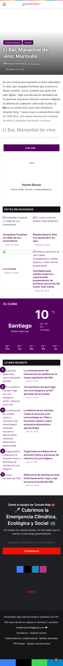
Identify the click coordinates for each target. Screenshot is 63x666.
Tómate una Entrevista (38, 643)
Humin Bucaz (34, 64)
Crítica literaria (12, 42)
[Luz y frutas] (16, 257)
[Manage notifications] (56, 660)
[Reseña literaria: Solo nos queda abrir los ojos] (46, 223)
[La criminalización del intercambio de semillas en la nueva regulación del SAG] (12, 376)
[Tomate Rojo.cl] (31, 4)
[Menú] (4, 5)
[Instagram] (32, 195)
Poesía (28, 42)
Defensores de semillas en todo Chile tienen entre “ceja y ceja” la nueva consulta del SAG (42, 478)
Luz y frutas (9, 268)
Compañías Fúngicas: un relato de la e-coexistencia (15, 237)
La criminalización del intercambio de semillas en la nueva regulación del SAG (40, 374)
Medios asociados (48, 638)
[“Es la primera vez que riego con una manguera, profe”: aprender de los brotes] (12, 395)
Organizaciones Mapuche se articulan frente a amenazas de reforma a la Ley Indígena (41, 455)
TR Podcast (19, 643)
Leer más (30, 147)
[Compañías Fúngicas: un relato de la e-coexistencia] (16, 223)
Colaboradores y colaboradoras (21, 638)
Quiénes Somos (38, 633)
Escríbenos (22, 633)
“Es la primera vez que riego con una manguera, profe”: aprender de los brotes (40, 390)
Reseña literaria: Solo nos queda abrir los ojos (45, 237)
